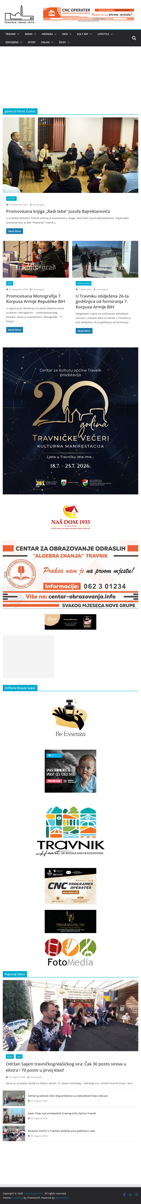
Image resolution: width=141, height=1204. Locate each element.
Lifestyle (103, 34)
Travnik (11, 34)
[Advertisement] (70, 82)
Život (62, 42)
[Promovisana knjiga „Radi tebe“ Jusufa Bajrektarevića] (70, 155)
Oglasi (45, 42)
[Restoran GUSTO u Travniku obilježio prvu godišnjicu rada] (14, 1133)
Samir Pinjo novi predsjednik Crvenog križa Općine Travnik (62, 1113)
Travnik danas (83, 283)
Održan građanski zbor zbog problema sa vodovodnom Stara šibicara (68, 1095)
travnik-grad (38, 204)
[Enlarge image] (133, 352)
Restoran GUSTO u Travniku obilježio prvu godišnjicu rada (61, 1130)
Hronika (47, 34)
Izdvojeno (12, 42)
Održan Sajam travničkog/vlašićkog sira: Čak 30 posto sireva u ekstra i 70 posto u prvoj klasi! (66, 1067)
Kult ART (82, 34)
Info (65, 34)
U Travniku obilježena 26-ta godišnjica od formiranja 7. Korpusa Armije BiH (102, 301)
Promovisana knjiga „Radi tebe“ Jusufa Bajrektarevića (58, 211)
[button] (17, 34)
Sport (32, 42)
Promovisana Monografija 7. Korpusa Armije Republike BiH (35, 298)
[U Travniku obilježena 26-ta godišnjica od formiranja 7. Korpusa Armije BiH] (105, 259)
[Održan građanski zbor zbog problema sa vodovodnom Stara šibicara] (14, 1098)
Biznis (28, 34)
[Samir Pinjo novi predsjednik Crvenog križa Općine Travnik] (14, 1116)
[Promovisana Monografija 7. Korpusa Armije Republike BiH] (36, 259)
